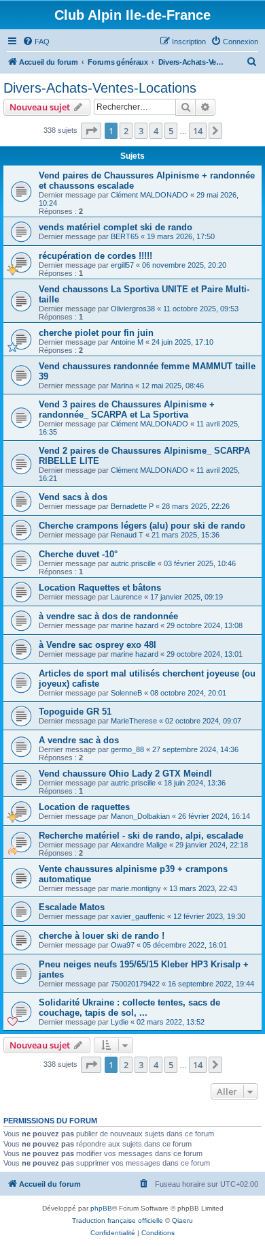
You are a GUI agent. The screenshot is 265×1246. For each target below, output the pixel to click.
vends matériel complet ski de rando (115, 227)
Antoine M (127, 342)
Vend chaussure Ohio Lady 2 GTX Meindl (125, 773)
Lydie (119, 1022)
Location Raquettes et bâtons (100, 587)
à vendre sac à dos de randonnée (108, 616)
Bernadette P (132, 506)
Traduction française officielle (117, 1220)
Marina (122, 385)
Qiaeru (182, 1220)
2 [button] (126, 131)
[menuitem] (36, 41)
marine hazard (134, 625)
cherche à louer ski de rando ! (101, 936)
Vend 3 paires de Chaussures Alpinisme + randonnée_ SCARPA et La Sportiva (127, 409)
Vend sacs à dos (73, 497)
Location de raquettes (84, 807)
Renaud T (127, 535)
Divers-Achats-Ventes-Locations (99, 87)
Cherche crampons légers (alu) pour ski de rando (142, 525)
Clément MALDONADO (149, 195)
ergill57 (122, 265)
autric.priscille (133, 563)
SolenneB (126, 693)
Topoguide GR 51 (75, 711)
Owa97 (123, 945)
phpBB (101, 1208)
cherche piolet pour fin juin (96, 333)
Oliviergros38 (133, 309)
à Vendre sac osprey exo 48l (97, 645)
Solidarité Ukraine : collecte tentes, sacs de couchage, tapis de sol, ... (129, 1007)
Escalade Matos (72, 907)
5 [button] (171, 131)
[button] (91, 131)
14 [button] (197, 131)
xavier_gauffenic (138, 916)
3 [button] (141, 131)
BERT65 (125, 236)
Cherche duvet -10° (78, 554)
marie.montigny (136, 888)
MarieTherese (134, 721)
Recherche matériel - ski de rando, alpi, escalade (141, 835)
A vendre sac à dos (79, 740)
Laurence (126, 597)
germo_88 (127, 749)
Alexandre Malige (139, 845)
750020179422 (135, 984)
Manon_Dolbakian (140, 816)
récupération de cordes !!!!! (95, 256)
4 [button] (156, 131)
